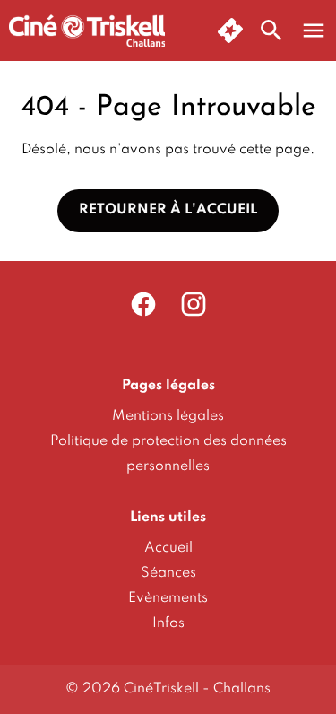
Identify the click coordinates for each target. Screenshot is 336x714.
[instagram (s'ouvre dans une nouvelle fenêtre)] (193, 304)
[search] (271, 30)
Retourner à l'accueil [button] (168, 210)
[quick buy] (230, 30)
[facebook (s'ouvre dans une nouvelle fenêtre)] (143, 304)
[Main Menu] (313, 30)
